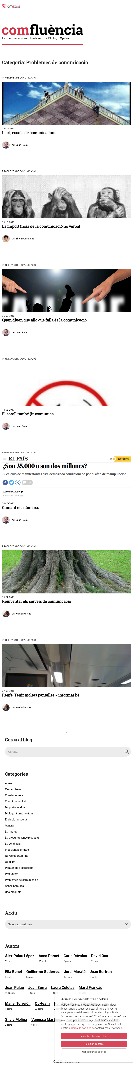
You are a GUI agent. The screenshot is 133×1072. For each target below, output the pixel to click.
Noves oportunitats (16, 855)
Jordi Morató (75, 972)
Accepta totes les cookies (94, 1036)
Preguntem (11, 874)
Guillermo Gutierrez (43, 972)
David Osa (99, 956)
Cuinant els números (20, 507)
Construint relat (14, 795)
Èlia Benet (13, 972)
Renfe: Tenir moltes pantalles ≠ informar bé (40, 695)
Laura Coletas (62, 987)
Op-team (10, 861)
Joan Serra (37, 987)
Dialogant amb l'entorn (19, 813)
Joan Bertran (101, 972)
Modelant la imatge (17, 849)
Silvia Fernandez (25, 238)
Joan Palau (22, 145)
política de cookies (80, 1028)
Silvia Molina (16, 1019)
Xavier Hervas (23, 613)
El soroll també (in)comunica (28, 413)
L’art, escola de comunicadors (28, 132)
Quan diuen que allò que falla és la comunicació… (46, 320)
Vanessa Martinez (46, 1019)
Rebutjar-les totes (94, 1044)
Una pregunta (13, 892)
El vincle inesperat (16, 819)
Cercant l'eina (13, 789)
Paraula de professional (19, 867)
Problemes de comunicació (19, 77)
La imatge (11, 831)
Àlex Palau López (19, 956)
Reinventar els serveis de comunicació (36, 601)
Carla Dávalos (75, 956)
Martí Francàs (90, 987)
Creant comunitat (15, 801)
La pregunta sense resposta (22, 837)
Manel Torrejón (17, 1003)
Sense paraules (14, 886)
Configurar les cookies (94, 1051)
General (9, 825)
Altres (8, 783)
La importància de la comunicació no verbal (41, 226)
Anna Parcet (49, 956)
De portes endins (15, 807)
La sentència (13, 843)
